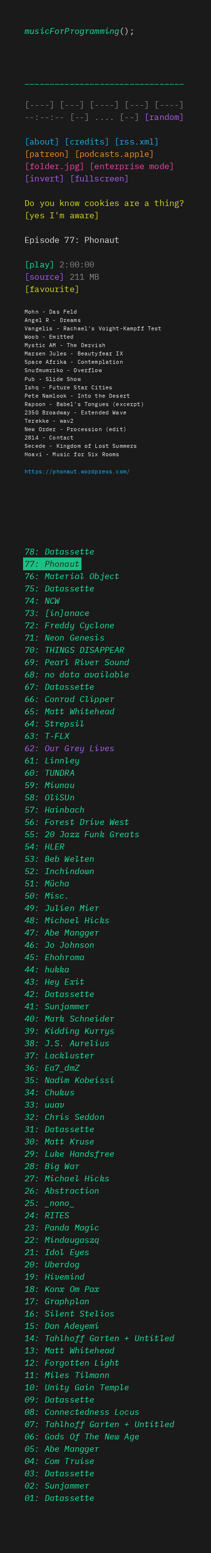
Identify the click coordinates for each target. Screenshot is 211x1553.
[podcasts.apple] (115, 153)
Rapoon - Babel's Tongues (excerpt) (84, 404)
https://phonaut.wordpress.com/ (77, 471)
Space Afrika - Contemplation (74, 361)
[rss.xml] (136, 141)
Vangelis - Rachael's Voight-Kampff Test (93, 328)
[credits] (86, 141)
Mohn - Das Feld (51, 311)
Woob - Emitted (49, 336)
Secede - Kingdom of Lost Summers (81, 445)
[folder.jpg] (54, 166)
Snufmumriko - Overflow (63, 370)
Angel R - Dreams (53, 319)
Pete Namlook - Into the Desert (77, 395)
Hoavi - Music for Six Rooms (72, 454)
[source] (44, 276)
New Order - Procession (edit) (76, 429)
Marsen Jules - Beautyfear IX (74, 353)
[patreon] (47, 153)
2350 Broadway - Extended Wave (76, 412)
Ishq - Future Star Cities (68, 387)
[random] (164, 116)
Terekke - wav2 (49, 420)
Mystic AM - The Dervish (65, 345)
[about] (42, 141)
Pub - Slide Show (53, 378)
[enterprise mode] (131, 166)
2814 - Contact (49, 437)
